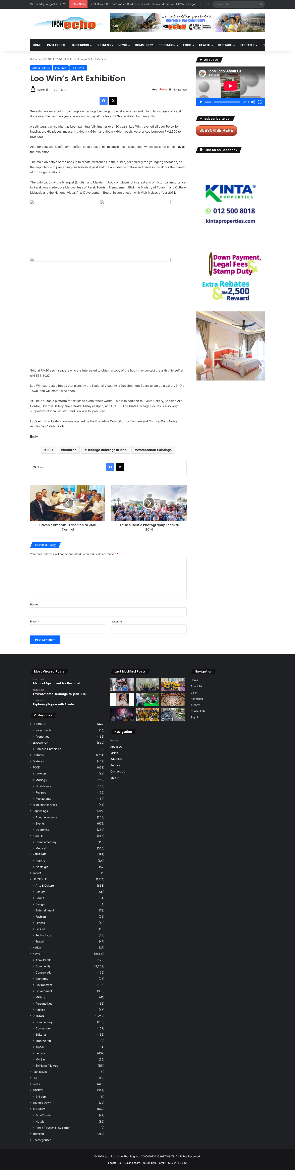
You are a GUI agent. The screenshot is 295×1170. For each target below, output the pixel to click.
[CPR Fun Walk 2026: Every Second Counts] (147, 699)
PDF (35, 1077)
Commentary (44, 1022)
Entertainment (45, 910)
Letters (40, 1053)
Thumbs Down (42, 1102)
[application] (230, 86)
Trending (38, 1133)
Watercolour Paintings (154, 450)
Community (43, 966)
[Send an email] (47, 89)
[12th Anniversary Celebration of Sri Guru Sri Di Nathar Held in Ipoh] (147, 714)
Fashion (41, 916)
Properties (42, 736)
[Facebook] (104, 101)
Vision (114, 752)
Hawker (41, 773)
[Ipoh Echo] (67, 24)
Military (40, 997)
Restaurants (43, 798)
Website (117, 621)
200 (49, 450)
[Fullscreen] (260, 102)
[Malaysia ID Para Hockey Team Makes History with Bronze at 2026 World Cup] (122, 685)
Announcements (46, 817)
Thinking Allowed (47, 1065)
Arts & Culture (67, 59)
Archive (115, 765)
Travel (40, 941)
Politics (40, 1009)
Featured (60, 67)
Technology (43, 935)
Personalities (44, 1003)
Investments (44, 730)
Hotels (40, 1121)
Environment (44, 985)
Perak (36, 1084)
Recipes (41, 792)
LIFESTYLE (247, 45)
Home (37, 45)
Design (40, 904)
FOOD (187, 45)
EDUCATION (167, 45)
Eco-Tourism (44, 1115)
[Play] (201, 102)
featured (69, 450)
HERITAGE (225, 45)
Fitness (40, 922)
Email (34, 621)
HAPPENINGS (80, 45)
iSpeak (40, 1047)
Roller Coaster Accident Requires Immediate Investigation (125, 4)
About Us (116, 746)
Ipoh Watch (43, 1040)
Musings (41, 780)
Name (35, 604)
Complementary (46, 842)
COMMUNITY (144, 45)
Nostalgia (42, 867)
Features (38, 761)
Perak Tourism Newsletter (53, 1127)
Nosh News (43, 786)
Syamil (41, 89)
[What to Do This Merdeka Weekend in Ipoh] (122, 714)
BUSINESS (104, 45)
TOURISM (39, 1109)
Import (37, 873)
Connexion (43, 1028)
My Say (41, 1059)
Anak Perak (43, 960)
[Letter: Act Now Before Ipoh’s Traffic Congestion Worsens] (173, 714)
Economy (42, 978)
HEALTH (204, 45)
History (40, 860)
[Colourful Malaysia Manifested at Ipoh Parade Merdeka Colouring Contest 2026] (173, 699)
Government (44, 991)
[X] (113, 101)
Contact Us (117, 771)
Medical (41, 848)
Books (40, 898)
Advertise (116, 759)
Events (40, 823)
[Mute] (253, 102)
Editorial (41, 1034)
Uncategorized (42, 1140)
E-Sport (41, 1096)
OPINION (268, 45)
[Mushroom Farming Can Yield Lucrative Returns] (147, 685)
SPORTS (38, 1090)
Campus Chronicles (48, 749)
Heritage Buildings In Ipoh (106, 450)
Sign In (114, 777)
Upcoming (42, 829)
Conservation (44, 972)
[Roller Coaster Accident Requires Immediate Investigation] (122, 699)
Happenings (40, 811)
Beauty (40, 891)
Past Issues (56, 45)
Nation (37, 947)
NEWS (122, 45)
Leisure (40, 929)
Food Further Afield (45, 804)
